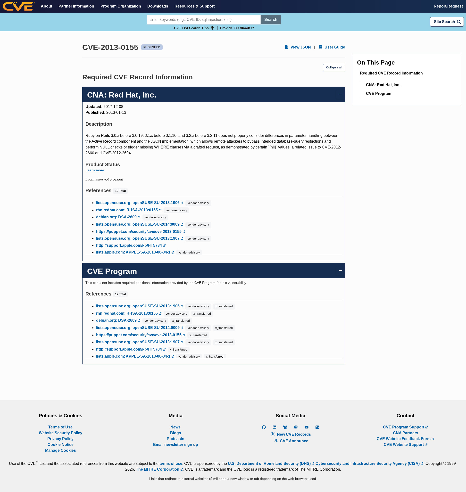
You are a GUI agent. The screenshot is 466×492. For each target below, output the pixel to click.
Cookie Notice (61, 445)
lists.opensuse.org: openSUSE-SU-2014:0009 (138, 224)
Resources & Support (195, 6)
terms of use (170, 463)
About (46, 6)
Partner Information (76, 6)
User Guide (334, 47)
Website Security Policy (60, 433)
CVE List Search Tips (191, 28)
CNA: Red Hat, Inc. (383, 85)
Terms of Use (60, 427)
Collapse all (334, 67)
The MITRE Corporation (158, 469)
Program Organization (120, 6)
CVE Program (378, 93)
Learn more (94, 170)
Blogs (175, 433)
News (175, 427)
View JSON (300, 47)
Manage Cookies (60, 450)
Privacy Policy (60, 439)
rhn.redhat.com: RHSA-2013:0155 (127, 210)
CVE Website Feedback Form (404, 439)
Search (270, 19)
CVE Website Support (404, 445)
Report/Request (448, 6)
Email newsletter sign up (175, 445)
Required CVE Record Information (391, 73)
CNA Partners (405, 433)
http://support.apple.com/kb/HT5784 (129, 245)
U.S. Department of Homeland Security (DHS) (270, 463)
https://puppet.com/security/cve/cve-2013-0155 (139, 232)
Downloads (157, 6)
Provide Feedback (235, 28)
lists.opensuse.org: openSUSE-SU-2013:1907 (138, 238)
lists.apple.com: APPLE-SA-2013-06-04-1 (133, 252)
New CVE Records (293, 434)
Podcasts (175, 439)
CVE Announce (293, 441)
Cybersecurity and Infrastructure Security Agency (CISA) (368, 463)
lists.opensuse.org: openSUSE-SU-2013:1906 (138, 203)
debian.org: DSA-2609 (117, 217)
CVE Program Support (404, 427)
